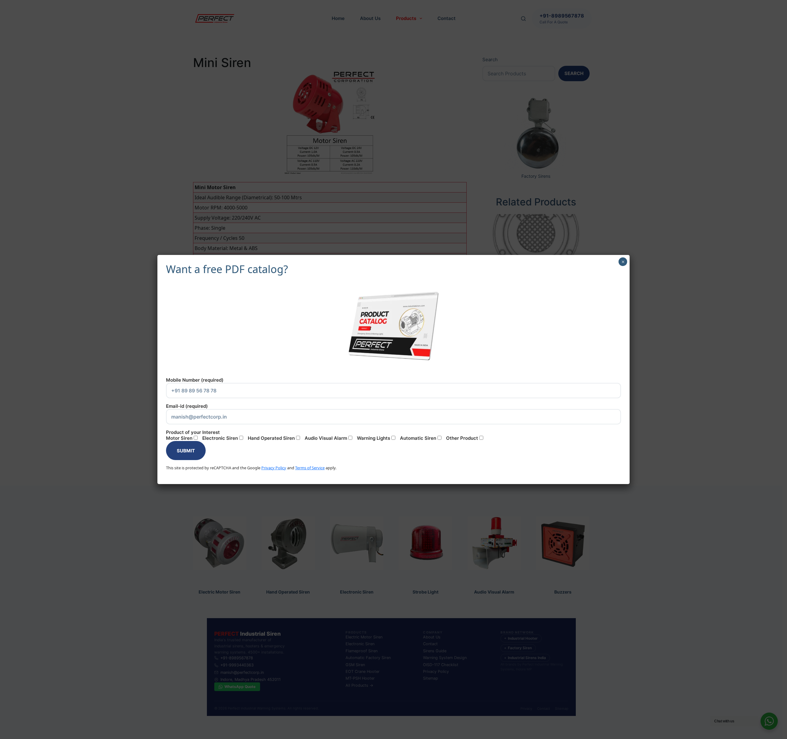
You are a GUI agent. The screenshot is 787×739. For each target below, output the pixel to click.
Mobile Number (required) (194, 380)
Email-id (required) (187, 406)
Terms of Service (310, 468)
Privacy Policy (273, 468)
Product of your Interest (322, 435)
